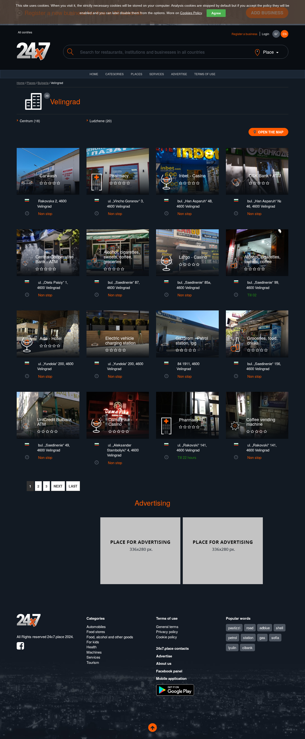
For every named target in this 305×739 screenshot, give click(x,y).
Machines (94, 652)
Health (91, 646)
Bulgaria (43, 83)
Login (265, 34)
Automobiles (96, 626)
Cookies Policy (191, 13)
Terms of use (167, 618)
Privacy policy (167, 631)
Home (21, 83)
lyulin (232, 647)
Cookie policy (166, 636)
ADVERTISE (179, 74)
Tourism (92, 662)
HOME (94, 74)
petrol (232, 637)
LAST (73, 486)
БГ (276, 34)
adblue (264, 627)
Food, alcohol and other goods (109, 636)
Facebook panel (169, 671)
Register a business (244, 34)
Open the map (270, 132)
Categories (95, 618)
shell (279, 627)
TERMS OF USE (204, 74)
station (248, 637)
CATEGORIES (114, 74)
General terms (167, 626)
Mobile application (171, 678)
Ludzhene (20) (101, 120)
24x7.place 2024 (60, 636)
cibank (247, 647)
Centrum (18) (30, 120)
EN (285, 34)
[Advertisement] (58, 550)
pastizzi (234, 627)
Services (156, 74)
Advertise (164, 656)
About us (163, 663)
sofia (275, 637)
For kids (92, 641)
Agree (216, 13)
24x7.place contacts (172, 648)
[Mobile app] (175, 689)
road (249, 627)
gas (262, 637)
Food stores (95, 631)
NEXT (58, 486)
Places (136, 74)
